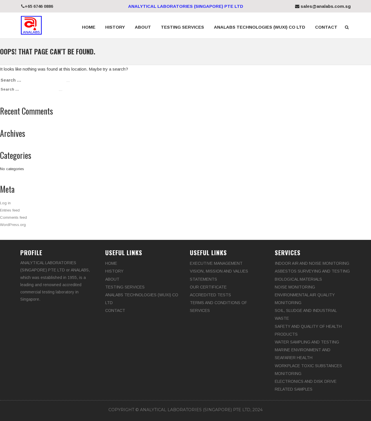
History (115, 27)
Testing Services (182, 27)
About (143, 27)
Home (88, 27)
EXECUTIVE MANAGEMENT (216, 263)
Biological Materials (298, 279)
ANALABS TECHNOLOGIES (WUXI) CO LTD (259, 27)
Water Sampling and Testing (307, 342)
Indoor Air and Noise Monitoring (312, 263)
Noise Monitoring (295, 287)
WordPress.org (13, 225)
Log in (5, 203)
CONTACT (326, 27)
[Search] (68, 81)
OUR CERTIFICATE (208, 287)
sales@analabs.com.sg (325, 6)
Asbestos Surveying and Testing (312, 271)
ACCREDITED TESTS (210, 295)
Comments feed (13, 217)
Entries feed (10, 210)
